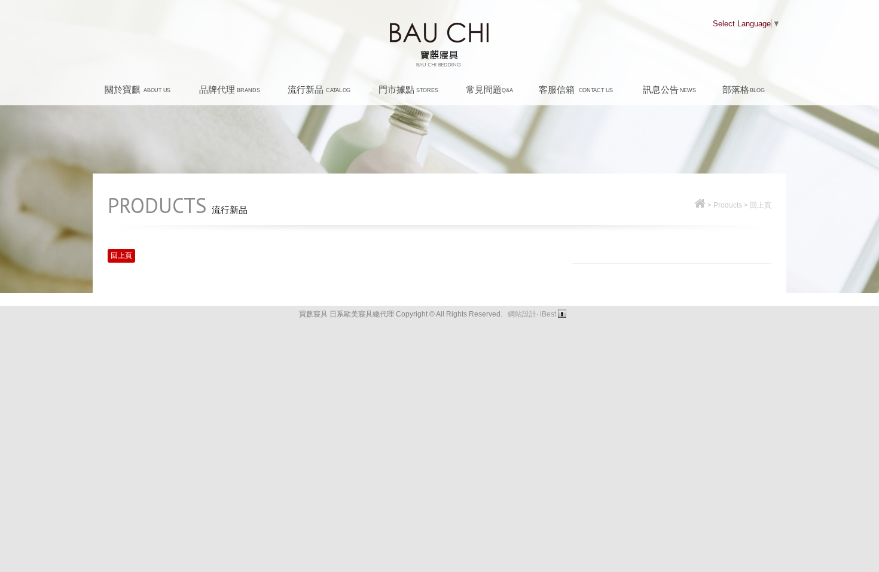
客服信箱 (576, 89)
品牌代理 (229, 89)
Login (562, 314)
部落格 (743, 89)
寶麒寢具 (439, 45)
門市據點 (408, 89)
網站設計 (522, 314)
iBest (548, 314)
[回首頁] (700, 205)
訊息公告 (669, 89)
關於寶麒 (137, 89)
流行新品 (319, 89)
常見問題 (489, 89)
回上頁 (760, 205)
